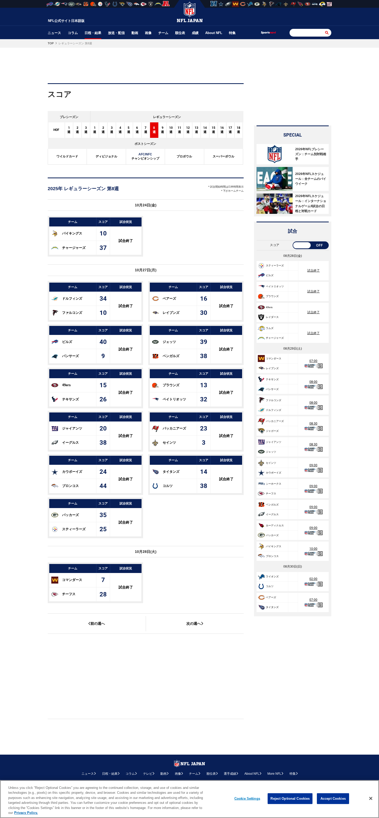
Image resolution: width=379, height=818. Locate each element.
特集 (232, 33)
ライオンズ (272, 576)
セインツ (169, 442)
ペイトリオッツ (174, 399)
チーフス (69, 594)
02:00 (313, 579)
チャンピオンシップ (145, 156)
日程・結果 (93, 33)
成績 (195, 33)
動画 (134, 33)
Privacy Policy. (26, 813)
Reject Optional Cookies (290, 798)
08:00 (313, 382)
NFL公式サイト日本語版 (66, 21)
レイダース (272, 317)
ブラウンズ (171, 385)
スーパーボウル (223, 156)
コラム (73, 33)
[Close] (370, 798)
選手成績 (230, 773)
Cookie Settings (247, 798)
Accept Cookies (333, 798)
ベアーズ (169, 298)
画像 (148, 33)
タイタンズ (171, 472)
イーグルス (70, 442)
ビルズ (67, 341)
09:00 (313, 465)
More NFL (274, 773)
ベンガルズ (171, 356)
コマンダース (72, 580)
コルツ (168, 486)
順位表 (180, 33)
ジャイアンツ (72, 428)
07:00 (313, 361)
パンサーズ (70, 356)
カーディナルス (275, 525)
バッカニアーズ (174, 428)
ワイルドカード (67, 156)
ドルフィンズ (72, 298)
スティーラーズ (74, 529)
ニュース (54, 33)
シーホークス (273, 483)
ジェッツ (169, 341)
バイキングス (72, 233)
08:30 (313, 423)
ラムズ (270, 328)
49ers (66, 385)
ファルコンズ (72, 313)
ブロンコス (70, 486)
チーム (163, 33)
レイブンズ (171, 313)
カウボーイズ (72, 472)
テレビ (147, 773)
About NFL (213, 33)
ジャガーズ (272, 430)
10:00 (313, 549)
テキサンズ (70, 399)
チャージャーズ (74, 247)
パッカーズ (70, 515)
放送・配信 (116, 33)
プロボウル (184, 156)
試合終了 (126, 241)
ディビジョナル (106, 156)
